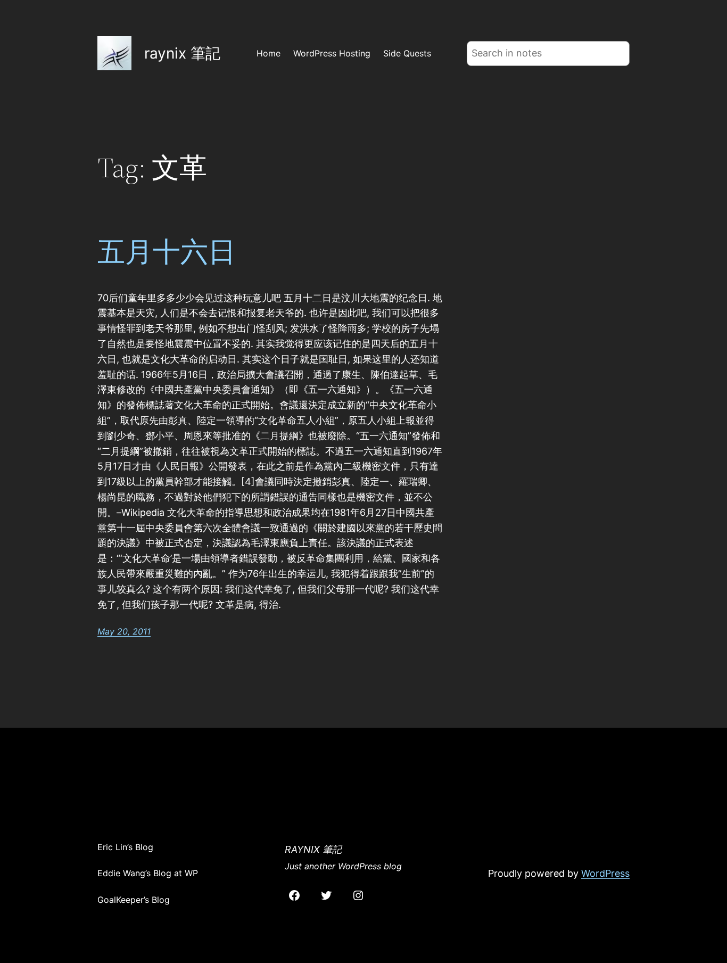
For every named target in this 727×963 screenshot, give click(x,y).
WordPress (605, 873)
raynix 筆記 (182, 53)
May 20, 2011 (124, 631)
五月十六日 (166, 252)
